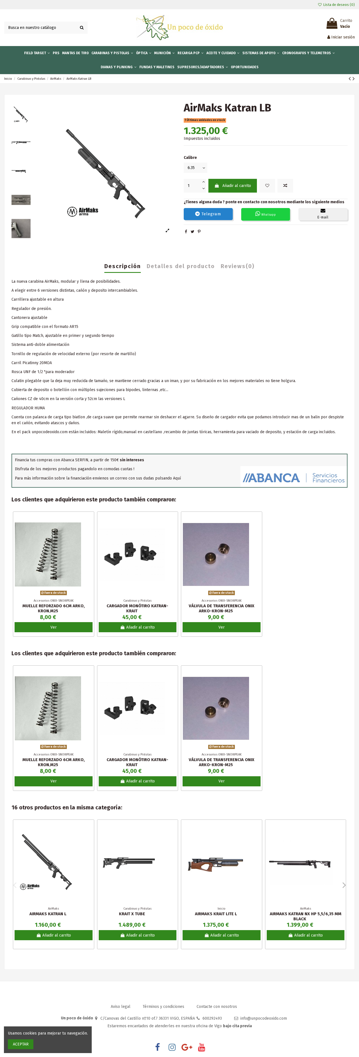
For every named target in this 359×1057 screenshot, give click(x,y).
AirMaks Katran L (47, 913)
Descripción (122, 266)
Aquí (177, 478)
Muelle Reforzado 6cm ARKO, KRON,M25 (53, 608)
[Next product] (354, 78)
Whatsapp (268, 214)
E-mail (322, 217)
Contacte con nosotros (217, 1006)
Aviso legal (121, 1006)
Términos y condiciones (164, 1006)
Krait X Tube (132, 913)
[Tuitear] (192, 231)
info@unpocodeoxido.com (263, 1018)
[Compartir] (186, 231)
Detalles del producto (181, 266)
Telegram (210, 213)
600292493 (212, 1018)
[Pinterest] (199, 231)
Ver (53, 627)
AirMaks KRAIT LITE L (216, 913)
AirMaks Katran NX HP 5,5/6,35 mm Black (305, 916)
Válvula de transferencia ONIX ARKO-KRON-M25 (221, 608)
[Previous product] (351, 78)
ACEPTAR (21, 1044)
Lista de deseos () (338, 5)
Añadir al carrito (236, 185)
